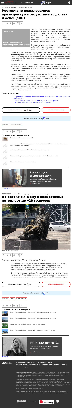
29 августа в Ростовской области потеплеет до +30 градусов (27, 324)
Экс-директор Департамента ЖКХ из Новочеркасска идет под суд (29, 149)
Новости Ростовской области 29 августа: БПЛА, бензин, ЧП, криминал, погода (33, 318)
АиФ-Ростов (14, 250)
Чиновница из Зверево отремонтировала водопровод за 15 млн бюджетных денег (34, 155)
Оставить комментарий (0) (56, 110)
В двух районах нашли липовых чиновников (32, 102)
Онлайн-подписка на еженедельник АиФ (28, 364)
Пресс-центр (35, 362)
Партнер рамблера (32, 401)
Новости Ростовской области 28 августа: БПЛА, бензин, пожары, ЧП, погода (32, 330)
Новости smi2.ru (8, 188)
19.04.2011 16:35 (6, 7)
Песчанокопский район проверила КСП (21, 137)
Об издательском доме (23, 362)
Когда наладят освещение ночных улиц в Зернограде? (36, 101)
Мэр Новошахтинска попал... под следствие (23, 161)
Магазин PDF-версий (46, 362)
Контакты (45, 364)
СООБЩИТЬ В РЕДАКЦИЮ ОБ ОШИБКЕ (26, 367)
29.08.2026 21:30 (6, 194)
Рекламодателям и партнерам (58, 364)
